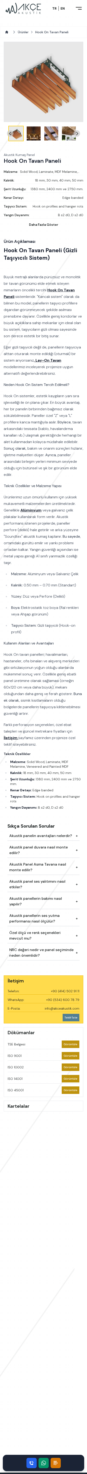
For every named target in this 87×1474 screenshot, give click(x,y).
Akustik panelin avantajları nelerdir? (40, 835)
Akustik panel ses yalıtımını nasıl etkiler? (37, 884)
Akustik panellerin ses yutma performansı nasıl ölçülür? (34, 918)
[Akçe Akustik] (23, 8)
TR (54, 8)
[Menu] (78, 8)
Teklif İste (70, 1017)
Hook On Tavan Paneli (51, 32)
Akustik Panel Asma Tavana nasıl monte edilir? (37, 867)
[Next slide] (77, 133)
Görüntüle (71, 1044)
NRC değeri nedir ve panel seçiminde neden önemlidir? (41, 952)
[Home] (7, 32)
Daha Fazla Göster (43, 224)
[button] (16, 133)
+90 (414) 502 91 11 (65, 991)
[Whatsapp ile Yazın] (44, 1463)
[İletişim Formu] (56, 1463)
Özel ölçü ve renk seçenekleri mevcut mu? (35, 935)
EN (63, 8)
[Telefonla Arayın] (31, 1463)
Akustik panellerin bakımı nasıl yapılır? (35, 901)
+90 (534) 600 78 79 (62, 1000)
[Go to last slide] (10, 133)
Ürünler (23, 32)
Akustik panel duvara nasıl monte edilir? (38, 850)
